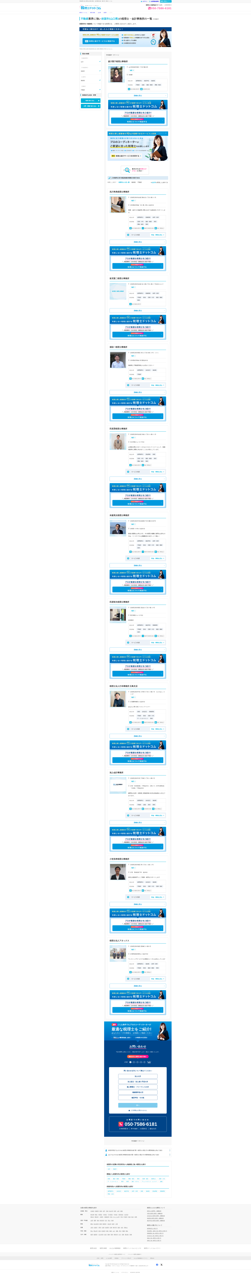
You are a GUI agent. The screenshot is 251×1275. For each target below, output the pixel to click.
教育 (127, 1181)
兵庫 (111, 1227)
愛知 (91, 1224)
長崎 (108, 1234)
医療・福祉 (145, 1178)
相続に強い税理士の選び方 (154, 1238)
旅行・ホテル (135, 1181)
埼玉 (111, 1217)
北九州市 (101, 1234)
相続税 (148, 1191)
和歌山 (126, 1227)
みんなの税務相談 (115, 1248)
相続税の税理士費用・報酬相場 (155, 1218)
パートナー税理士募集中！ (135, 1254)
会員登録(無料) (155, 1)
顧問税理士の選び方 (152, 1228)
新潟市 (102, 1220)
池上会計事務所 (116, 772)
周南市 (115, 1169)
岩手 (104, 1211)
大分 (120, 1234)
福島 (121, 1211)
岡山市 (95, 1231)
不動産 (123, 1178)
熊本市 (116, 1234)
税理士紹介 (93, 1248)
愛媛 (123, 1231)
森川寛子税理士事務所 (118, 61)
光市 (109, 1169)
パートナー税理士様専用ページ (117, 1254)
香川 (120, 1231)
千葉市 (125, 1217)
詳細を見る (138, 96)
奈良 (122, 1227)
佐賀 (105, 1234)
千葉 (121, 1217)
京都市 (107, 1227)
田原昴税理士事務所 (118, 428)
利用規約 (117, 1258)
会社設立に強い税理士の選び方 (155, 1235)
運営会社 (152, 1258)
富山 (109, 1220)
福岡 (91, 1234)
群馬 (136, 1217)
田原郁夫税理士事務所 (119, 602)
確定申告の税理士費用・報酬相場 (156, 1220)
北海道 (92, 1211)
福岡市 (95, 1234)
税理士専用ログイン (166, 1)
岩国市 (105, 12)
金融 (161, 1181)
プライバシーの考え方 (126, 1258)
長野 (95, 1220)
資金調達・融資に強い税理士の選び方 (157, 1231)
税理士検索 (92, 12)
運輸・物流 (131, 1178)
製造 (138, 1178)
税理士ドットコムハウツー (152, 1248)
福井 (112, 1220)
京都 (103, 1227)
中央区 (115, 1214)
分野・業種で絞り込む (90, 106)
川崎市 (101, 1217)
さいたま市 (116, 1217)
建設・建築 (116, 1178)
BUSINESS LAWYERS (135, 1272)
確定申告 (126, 1191)
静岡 (101, 1224)
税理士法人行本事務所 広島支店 (124, 686)
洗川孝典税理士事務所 (119, 192)
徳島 (117, 1231)
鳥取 (107, 1231)
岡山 (91, 1231)
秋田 (115, 1211)
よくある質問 (109, 1258)
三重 (116, 1224)
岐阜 (113, 1224)
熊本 (112, 1234)
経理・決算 (135, 1191)
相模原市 (106, 1217)
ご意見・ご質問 (99, 1258)
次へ (137, 1105)
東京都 (92, 1214)
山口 (114, 1231)
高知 (127, 1231)
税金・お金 (111, 1194)
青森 (101, 1211)
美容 (122, 1181)
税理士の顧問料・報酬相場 (154, 1211)
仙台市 (111, 1211)
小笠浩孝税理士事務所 (119, 859)
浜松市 (109, 1224)
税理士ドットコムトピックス (132, 1248)
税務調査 (162, 1191)
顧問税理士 (111, 1191)
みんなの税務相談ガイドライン (141, 1258)
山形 (118, 1211)
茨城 (129, 1217)
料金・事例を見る (156, 235)
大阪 (91, 1227)
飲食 (109, 1178)
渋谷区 (105, 1214)
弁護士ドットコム (115, 1272)
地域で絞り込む (89, 100)
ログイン (145, 1)
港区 (96, 1214)
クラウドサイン (124, 1272)
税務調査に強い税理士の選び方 (155, 1233)
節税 (142, 1191)
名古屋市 (96, 1224)
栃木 (132, 1217)
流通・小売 (162, 1178)
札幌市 (97, 1211)
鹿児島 (127, 1234)
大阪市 (95, 1227)
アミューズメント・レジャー (149, 1181)
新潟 (98, 1220)
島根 (110, 1231)
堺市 (100, 1227)
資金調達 (154, 1191)
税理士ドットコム (83, 12)
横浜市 (97, 1217)
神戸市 (115, 1227)
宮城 (107, 1211)
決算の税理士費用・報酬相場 (154, 1213)
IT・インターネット (113, 1181)
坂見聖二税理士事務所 (119, 278)
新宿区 (100, 1214)
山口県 (99, 12)
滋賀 (119, 1227)
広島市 (103, 1231)
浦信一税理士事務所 (118, 347)
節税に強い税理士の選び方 (154, 1240)
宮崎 (123, 1234)
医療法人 (153, 1178)
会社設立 (119, 1191)
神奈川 (92, 1217)
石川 (106, 1220)
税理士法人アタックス (119, 940)
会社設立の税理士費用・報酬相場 (156, 1216)
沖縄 (130, 1234)
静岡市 (104, 1224)
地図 (131, 70)
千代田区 (110, 1214)
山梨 (91, 1220)
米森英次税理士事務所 (119, 515)
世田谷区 (121, 1214)
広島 (99, 1231)
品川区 (126, 1214)
